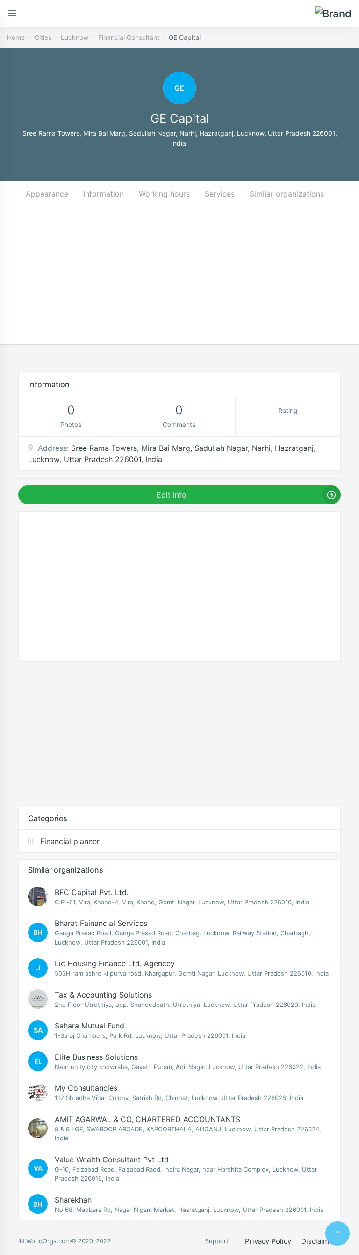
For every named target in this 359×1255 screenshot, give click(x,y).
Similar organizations (287, 193)
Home (16, 37)
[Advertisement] (179, 278)
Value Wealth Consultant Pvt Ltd (112, 1159)
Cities (43, 37)
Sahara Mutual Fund (89, 1025)
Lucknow (74, 37)
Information (103, 193)
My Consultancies (86, 1088)
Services (220, 193)
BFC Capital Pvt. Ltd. (92, 892)
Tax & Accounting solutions (103, 994)
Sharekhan (73, 1199)
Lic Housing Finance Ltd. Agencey (115, 963)
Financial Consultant (128, 37)
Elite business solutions (96, 1057)
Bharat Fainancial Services (101, 923)
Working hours (164, 193)
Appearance (47, 193)
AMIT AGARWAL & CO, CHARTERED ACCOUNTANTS (147, 1119)
